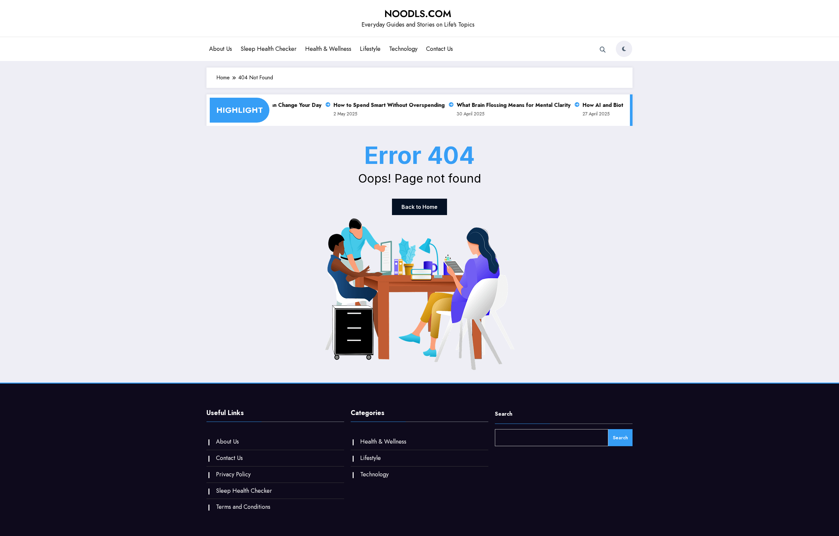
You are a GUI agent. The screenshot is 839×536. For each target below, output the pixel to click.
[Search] (603, 50)
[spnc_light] (624, 49)
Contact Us (439, 49)
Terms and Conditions (243, 507)
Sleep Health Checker (269, 49)
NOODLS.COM (417, 14)
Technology (403, 49)
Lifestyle (370, 49)
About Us (220, 49)
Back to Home (419, 207)
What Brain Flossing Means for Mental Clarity (508, 105)
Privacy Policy (233, 474)
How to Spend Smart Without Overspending (383, 105)
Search (503, 414)
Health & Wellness (328, 49)
